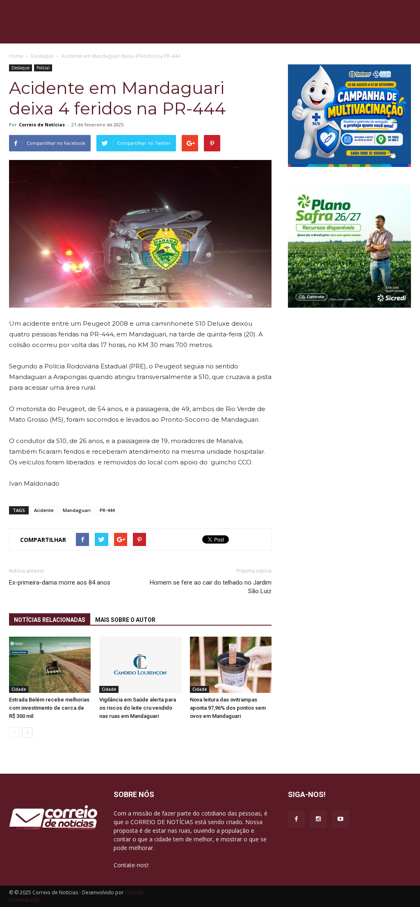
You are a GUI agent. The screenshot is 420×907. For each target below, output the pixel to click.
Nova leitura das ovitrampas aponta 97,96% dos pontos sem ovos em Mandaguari (228, 708)
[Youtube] (340, 819)
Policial (43, 68)
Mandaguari (77, 510)
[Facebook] (296, 819)
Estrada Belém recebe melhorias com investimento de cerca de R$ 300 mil (49, 708)
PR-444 (107, 510)
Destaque (20, 68)
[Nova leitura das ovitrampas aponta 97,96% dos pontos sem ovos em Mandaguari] (231, 665)
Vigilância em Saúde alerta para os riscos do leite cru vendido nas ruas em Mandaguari (137, 708)
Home (16, 56)
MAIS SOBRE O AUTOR (125, 620)
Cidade (18, 689)
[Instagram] (318, 819)
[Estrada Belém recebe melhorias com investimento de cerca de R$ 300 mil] (50, 665)
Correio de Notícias (42, 124)
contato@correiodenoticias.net (192, 865)
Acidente (44, 510)
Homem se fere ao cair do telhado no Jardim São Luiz (211, 587)
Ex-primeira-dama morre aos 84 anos (59, 582)
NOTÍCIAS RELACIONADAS (49, 620)
